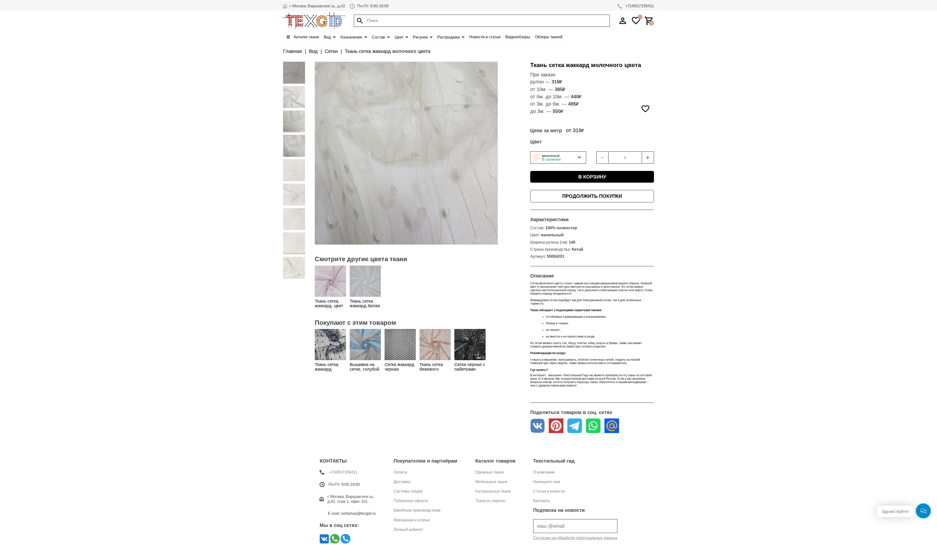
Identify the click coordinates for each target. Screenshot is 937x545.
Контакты (541, 501)
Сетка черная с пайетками (469, 367)
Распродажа (449, 37)
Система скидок (408, 491)
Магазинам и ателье (412, 520)
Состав (379, 37)
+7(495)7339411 (639, 6)
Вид (328, 37)
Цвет (399, 37)
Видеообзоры (517, 37)
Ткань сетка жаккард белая (365, 303)
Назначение (351, 37)
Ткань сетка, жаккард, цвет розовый (329, 306)
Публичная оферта (411, 501)
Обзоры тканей (548, 37)
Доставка (402, 482)
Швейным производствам (417, 510)
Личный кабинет (408, 529)
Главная (292, 51)
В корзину (592, 176)
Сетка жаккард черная (399, 367)
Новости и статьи (484, 37)
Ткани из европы (490, 501)
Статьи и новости (549, 491)
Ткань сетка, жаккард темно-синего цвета (328, 371)
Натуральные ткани (493, 491)
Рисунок (421, 37)
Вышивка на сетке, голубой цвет (364, 369)
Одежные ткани (489, 472)
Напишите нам (546, 482)
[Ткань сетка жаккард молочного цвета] (294, 73)
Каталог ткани (306, 37)
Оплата (400, 472)
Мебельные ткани (491, 482)
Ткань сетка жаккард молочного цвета (387, 51)
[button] (558, 157)
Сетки (331, 51)
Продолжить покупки (592, 196)
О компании (544, 472)
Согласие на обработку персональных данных (575, 538)
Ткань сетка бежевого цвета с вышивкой (431, 371)
